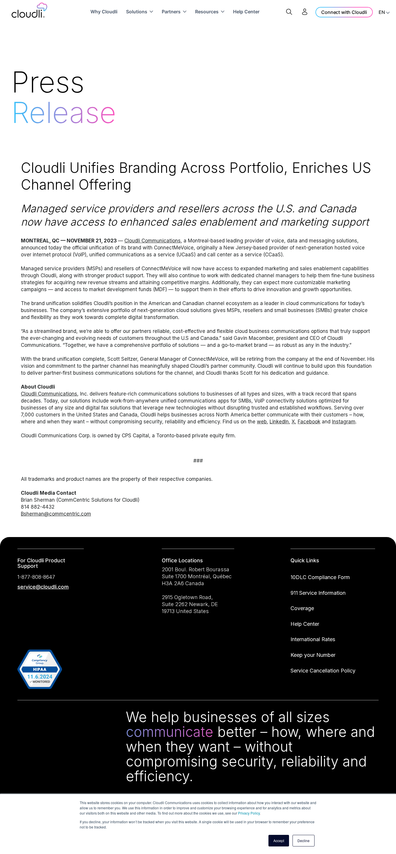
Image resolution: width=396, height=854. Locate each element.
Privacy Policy (249, 813)
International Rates (312, 639)
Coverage (302, 608)
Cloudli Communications (152, 241)
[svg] (24, 718)
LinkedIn (279, 422)
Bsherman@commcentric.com (56, 514)
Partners (171, 11)
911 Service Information (318, 593)
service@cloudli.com (43, 587)
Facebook (309, 422)
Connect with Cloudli (344, 12)
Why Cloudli (103, 11)
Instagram (343, 422)
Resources (207, 11)
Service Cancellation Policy (322, 671)
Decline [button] (303, 840)
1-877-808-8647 (36, 577)
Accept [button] (278, 840)
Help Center (246, 11)
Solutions (136, 11)
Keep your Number (312, 655)
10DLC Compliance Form (320, 577)
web (262, 422)
